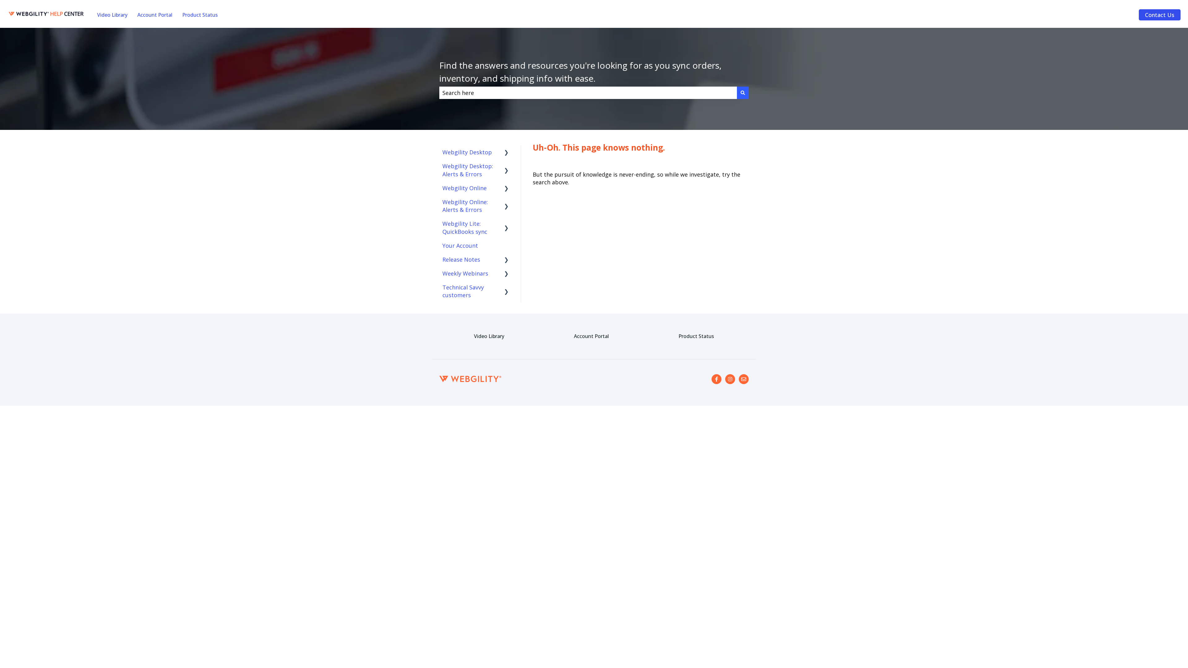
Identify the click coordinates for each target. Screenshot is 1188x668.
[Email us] (744, 379)
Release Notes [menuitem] (461, 259)
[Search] (743, 93)
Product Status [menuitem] (696, 336)
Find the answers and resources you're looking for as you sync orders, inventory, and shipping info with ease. (580, 71)
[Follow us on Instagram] (730, 379)
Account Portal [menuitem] (591, 336)
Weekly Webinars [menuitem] (465, 273)
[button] (506, 152)
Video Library (112, 14)
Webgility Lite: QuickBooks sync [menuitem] (464, 227)
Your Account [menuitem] (460, 245)
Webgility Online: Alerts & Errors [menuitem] (465, 205)
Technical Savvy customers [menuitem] (463, 291)
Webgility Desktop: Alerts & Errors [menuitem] (467, 170)
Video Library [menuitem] (489, 336)
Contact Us (1159, 15)
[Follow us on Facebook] (716, 379)
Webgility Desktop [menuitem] (467, 152)
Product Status (200, 14)
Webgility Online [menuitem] (464, 188)
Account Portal (154, 14)
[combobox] (588, 93)
